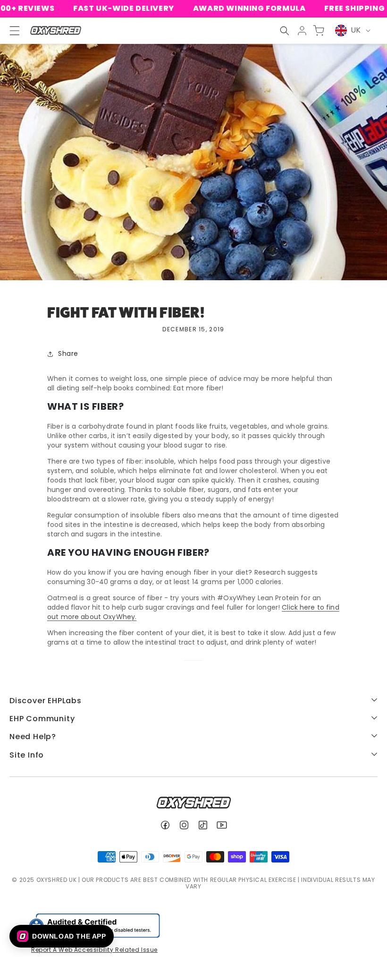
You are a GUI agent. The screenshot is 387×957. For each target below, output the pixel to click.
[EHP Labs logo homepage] (55, 30)
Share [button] (68, 353)
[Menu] (10, 30)
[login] (302, 30)
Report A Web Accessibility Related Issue (94, 950)
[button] (284, 30)
